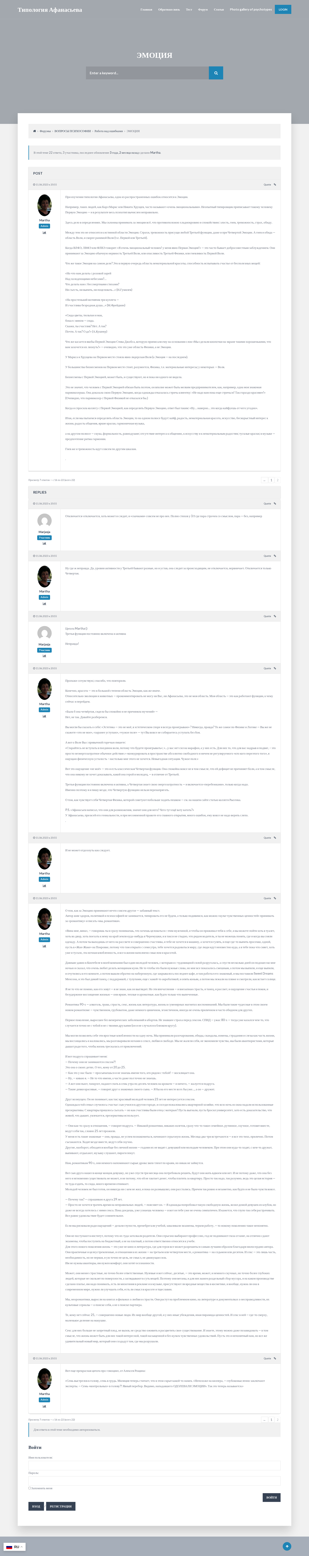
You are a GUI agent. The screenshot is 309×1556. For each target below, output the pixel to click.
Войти (271, 1497)
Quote (267, 184)
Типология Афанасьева (50, 9)
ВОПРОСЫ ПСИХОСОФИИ (73, 131)
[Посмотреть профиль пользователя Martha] (44, 215)
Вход (36, 1506)
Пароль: (33, 1473)
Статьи (219, 9)
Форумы (45, 131)
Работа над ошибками (109, 131)
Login (283, 9)
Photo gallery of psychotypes (251, 9)
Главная (146, 9)
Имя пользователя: (40, 1457)
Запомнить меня (41, 1488)
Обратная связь (169, 9)
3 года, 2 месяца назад (124, 152)
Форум (203, 9)
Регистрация (61, 1506)
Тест (189, 9)
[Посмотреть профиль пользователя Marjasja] (44, 527)
